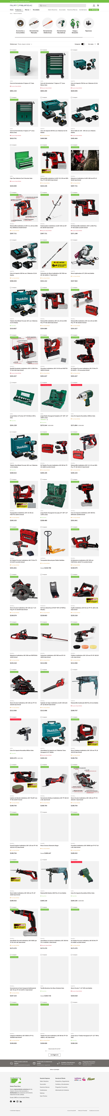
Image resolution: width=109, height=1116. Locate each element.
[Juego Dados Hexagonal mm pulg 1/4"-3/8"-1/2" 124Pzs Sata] (54, 495)
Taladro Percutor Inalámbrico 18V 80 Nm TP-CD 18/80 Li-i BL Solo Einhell (54, 1036)
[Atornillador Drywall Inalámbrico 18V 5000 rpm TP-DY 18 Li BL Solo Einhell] (24, 923)
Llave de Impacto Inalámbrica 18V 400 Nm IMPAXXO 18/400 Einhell (83, 513)
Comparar (77, 44)
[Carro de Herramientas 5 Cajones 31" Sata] (24, 65)
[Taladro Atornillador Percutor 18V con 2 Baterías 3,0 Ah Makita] (24, 303)
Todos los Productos (18, 13)
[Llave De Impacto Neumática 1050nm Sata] (85, 398)
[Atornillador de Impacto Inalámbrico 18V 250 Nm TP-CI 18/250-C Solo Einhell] (54, 923)
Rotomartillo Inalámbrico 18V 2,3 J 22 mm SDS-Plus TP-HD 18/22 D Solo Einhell (84, 466)
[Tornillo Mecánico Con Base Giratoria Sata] (54, 970)
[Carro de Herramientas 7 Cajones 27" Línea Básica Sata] (54, 65)
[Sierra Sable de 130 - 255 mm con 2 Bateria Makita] (85, 113)
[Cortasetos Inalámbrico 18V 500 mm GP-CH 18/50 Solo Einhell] (54, 637)
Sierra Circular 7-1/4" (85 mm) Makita (81, 988)
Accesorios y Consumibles (20, 32)
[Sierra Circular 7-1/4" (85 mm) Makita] (85, 970)
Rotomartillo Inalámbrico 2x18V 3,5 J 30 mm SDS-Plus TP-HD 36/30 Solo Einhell (54, 179)
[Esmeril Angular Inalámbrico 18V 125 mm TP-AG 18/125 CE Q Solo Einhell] (24, 828)
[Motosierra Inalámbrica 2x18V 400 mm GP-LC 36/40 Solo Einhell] (85, 160)
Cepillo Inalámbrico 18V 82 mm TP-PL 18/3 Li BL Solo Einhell (84, 608)
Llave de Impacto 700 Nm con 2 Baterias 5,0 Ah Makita (84, 84)
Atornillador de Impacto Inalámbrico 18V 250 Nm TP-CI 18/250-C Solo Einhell (54, 941)
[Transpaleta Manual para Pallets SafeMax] (54, 542)
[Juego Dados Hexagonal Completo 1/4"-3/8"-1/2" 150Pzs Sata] (54, 398)
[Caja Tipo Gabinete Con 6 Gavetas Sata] (24, 160)
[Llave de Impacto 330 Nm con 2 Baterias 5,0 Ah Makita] (54, 113)
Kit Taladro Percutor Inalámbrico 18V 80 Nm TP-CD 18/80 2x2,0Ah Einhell (54, 466)
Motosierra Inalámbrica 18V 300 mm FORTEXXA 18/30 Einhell (23, 656)
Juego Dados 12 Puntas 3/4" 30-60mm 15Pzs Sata (23, 416)
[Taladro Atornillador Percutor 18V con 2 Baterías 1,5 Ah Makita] (24, 447)
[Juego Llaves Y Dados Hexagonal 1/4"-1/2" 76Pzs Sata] (85, 1018)
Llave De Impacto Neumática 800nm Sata (22, 750)
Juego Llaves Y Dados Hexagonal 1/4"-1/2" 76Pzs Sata (85, 1036)
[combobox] (62, 5)
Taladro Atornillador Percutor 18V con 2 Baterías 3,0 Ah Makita (23, 321)
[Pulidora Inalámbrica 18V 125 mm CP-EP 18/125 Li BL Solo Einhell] (85, 637)
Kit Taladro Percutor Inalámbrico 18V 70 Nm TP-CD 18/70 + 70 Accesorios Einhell (84, 369)
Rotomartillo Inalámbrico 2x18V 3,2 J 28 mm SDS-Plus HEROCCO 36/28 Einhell (24, 226)
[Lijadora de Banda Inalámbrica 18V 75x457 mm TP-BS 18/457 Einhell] (24, 780)
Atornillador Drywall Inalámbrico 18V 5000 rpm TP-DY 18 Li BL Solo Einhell (23, 941)
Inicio (11, 13)
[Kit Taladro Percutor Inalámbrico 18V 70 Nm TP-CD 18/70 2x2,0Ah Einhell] (24, 542)
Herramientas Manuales (34, 32)
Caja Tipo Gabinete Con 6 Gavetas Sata (21, 178)
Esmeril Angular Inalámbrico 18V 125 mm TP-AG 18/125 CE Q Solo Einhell (24, 846)
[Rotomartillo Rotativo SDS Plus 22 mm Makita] (54, 875)
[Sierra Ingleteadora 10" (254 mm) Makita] (85, 255)
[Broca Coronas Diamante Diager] (54, 828)
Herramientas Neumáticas (61, 32)
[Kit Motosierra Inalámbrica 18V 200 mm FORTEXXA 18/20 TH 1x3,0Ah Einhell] (85, 542)
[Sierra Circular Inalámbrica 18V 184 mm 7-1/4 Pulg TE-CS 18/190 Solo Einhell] (24, 590)
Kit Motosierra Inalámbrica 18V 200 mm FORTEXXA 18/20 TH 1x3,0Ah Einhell (82, 561)
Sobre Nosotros (52, 10)
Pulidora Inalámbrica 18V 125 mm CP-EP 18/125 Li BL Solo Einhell (85, 656)
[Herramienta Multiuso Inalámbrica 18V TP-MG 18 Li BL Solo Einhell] (54, 780)
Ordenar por (13, 44)
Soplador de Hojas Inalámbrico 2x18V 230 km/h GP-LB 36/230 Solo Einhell (53, 703)
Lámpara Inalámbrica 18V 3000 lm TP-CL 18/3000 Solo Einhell (22, 1036)
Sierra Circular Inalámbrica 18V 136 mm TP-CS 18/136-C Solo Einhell (84, 798)
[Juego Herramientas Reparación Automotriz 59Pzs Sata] (24, 1065)
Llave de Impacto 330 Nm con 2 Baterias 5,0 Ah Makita (53, 131)
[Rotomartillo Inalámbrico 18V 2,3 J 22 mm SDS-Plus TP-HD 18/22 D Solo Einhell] (85, 447)
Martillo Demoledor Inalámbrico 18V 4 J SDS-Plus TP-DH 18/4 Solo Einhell (24, 369)
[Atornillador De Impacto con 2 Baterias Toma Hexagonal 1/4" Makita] (54, 732)
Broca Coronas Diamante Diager (49, 845)
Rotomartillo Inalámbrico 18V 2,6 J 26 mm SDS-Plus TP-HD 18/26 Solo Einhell (53, 321)
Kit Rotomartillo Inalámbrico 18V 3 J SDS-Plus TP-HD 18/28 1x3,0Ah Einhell (84, 226)
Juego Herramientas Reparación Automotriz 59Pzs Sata (22, 1084)
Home (11, 10)
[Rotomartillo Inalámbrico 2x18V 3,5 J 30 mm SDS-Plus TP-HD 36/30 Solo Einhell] (54, 160)
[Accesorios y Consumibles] (20, 23)
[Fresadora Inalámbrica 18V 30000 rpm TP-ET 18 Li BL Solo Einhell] (85, 828)
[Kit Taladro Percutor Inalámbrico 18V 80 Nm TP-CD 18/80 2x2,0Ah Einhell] (54, 447)
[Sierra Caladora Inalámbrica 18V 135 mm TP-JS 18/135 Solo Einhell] (85, 732)
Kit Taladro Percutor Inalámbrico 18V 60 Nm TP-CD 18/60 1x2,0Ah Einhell (84, 941)
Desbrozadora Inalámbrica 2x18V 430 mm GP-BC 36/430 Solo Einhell (53, 226)
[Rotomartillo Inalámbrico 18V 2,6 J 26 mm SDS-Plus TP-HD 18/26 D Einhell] (85, 303)
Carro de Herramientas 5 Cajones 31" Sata (22, 83)
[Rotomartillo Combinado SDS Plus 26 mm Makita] (85, 685)
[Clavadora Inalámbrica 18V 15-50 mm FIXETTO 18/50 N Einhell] (54, 350)
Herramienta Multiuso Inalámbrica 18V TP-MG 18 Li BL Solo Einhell (54, 798)
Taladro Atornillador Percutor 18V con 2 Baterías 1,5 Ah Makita (23, 466)
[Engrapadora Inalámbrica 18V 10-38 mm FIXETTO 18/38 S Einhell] (24, 495)
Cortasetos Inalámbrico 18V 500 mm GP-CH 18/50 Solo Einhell (52, 656)
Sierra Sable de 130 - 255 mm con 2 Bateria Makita (83, 131)
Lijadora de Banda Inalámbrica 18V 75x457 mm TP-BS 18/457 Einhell (23, 798)
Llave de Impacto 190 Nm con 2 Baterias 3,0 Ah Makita (23, 274)
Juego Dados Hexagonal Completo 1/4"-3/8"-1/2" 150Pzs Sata (54, 416)
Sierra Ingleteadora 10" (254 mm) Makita (82, 273)
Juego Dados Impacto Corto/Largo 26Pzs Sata (53, 1083)
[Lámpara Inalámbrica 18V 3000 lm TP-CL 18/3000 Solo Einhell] (24, 1018)
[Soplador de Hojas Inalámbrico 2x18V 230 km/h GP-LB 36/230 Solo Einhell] (54, 685)
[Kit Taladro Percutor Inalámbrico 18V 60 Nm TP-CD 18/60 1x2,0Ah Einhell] (85, 923)
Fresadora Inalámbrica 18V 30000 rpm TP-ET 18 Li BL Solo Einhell (84, 846)
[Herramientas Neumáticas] (61, 23)
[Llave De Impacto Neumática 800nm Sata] (24, 732)
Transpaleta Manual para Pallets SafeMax (52, 560)
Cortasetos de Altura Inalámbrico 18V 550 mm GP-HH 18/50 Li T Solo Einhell (53, 274)
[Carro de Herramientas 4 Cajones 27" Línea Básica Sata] (24, 113)
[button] (98, 5)
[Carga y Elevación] (75, 23)
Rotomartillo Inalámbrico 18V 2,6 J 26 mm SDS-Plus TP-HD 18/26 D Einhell (84, 321)
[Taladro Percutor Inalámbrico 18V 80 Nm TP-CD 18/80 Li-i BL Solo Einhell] (54, 1018)
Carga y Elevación (75, 32)
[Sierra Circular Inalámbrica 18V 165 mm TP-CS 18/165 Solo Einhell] (24, 685)
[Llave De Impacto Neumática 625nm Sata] (85, 875)
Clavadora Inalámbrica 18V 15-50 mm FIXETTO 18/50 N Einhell (53, 369)
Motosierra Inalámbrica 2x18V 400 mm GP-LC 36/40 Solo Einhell (84, 179)
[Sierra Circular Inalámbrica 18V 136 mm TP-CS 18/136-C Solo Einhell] (85, 780)
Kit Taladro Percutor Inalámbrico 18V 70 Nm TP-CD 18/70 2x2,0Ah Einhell (23, 561)
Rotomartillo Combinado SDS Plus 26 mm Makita (84, 703)
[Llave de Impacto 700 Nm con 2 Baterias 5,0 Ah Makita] (85, 65)
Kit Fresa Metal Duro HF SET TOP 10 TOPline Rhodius (53, 608)
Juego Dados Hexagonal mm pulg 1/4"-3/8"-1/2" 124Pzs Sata (54, 513)
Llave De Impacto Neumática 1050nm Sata (83, 416)
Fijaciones (88, 31)
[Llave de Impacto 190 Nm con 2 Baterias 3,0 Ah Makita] (24, 255)
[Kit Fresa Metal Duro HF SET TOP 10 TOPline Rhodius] (54, 590)
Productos (18, 10)
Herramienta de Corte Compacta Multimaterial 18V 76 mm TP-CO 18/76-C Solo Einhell (23, 989)
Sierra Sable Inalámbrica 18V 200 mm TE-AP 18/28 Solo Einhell (22, 894)
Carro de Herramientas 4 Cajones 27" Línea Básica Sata (22, 131)
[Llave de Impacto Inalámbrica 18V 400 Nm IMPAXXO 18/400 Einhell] (85, 495)
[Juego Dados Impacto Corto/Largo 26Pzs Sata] (54, 1065)
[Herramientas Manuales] (34, 23)
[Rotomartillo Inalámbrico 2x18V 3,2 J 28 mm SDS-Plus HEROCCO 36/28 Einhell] (24, 208)
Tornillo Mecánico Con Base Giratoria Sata (52, 988)
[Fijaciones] (88, 23)
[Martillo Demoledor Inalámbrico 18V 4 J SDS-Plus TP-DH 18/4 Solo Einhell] (24, 350)
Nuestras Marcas (72, 10)
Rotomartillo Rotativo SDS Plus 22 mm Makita (53, 893)
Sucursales (62, 10)
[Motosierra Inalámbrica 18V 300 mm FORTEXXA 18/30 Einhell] (24, 637)
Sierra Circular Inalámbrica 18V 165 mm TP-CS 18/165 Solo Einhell (23, 703)
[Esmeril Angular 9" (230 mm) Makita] (85, 1065)
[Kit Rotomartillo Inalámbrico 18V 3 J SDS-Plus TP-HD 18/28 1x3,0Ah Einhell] (85, 208)
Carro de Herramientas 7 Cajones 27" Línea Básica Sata (52, 84)
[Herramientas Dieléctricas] (47, 23)
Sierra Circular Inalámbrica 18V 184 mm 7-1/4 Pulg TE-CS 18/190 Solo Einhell (23, 608)
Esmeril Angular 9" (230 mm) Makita (81, 1083)
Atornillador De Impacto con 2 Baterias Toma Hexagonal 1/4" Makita (53, 751)
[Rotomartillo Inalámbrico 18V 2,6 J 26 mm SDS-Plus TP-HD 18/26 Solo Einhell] (54, 303)
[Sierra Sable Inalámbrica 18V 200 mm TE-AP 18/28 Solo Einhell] (24, 875)
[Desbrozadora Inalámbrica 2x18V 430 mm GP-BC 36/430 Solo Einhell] (54, 208)
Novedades (36, 10)
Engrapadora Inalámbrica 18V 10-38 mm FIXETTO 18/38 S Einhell (21, 513)
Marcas (27, 10)
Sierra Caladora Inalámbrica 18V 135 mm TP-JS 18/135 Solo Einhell (84, 751)
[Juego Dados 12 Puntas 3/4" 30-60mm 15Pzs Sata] (24, 398)
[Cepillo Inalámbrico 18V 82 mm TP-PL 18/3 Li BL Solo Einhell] (85, 590)
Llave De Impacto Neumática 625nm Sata (82, 893)
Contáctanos (83, 10)
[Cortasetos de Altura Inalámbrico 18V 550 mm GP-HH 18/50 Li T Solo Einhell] (54, 255)
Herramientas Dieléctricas (47, 32)
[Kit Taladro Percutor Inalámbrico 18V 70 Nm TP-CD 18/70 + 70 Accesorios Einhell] (85, 350)
